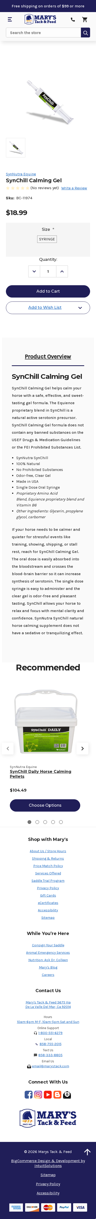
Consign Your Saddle (48, 945)
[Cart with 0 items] (85, 19)
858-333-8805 (50, 1055)
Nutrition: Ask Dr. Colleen (48, 960)
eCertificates (48, 903)
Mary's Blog (48, 967)
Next (82, 748)
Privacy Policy (48, 888)
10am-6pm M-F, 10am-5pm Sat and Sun (48, 1022)
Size (48, 229)
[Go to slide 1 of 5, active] (29, 822)
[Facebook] (28, 1095)
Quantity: (48, 259)
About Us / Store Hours (48, 851)
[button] (87, 1152)
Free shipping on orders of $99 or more (48, 6)
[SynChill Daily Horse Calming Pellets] (45, 722)
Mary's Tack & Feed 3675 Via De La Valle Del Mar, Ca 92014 (48, 1004)
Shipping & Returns (48, 858)
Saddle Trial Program (48, 881)
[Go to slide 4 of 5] (53, 822)
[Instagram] (38, 1095)
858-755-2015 (51, 1044)
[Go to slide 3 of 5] (45, 822)
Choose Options (45, 805)
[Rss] (57, 1095)
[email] (67, 1095)
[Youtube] (48, 1095)
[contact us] (73, 19)
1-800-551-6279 (50, 1033)
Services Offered (48, 873)
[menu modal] (9, 19)
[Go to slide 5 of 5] (61, 822)
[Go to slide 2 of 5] (37, 822)
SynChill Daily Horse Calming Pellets (40, 774)
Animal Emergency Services (48, 953)
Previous (8, 748)
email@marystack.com (50, 1066)
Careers (48, 975)
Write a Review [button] (74, 188)
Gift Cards (48, 895)
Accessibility (48, 910)
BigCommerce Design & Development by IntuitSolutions (48, 1163)
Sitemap (48, 918)
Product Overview (48, 356)
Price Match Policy (48, 866)
